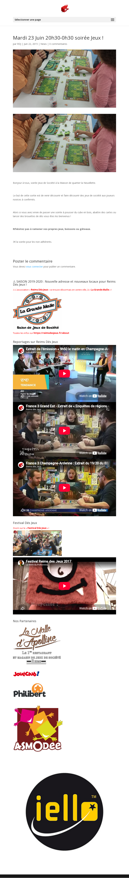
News (43, 43)
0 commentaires (58, 43)
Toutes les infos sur (41, 332)
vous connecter (34, 266)
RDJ (19, 43)
